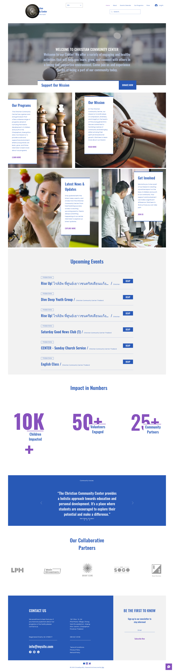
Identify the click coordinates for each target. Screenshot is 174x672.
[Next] (132, 503)
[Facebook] (30, 652)
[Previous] (41, 503)
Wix (103, 667)
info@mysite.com (41, 646)
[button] (75, 283)
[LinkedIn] (38, 652)
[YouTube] (34, 652)
